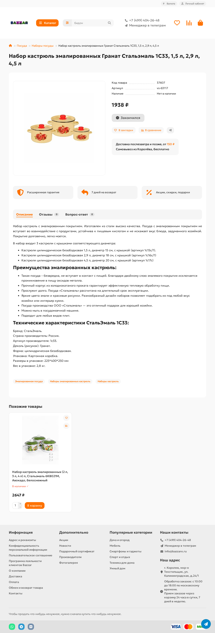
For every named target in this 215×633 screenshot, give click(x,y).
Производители (70, 557)
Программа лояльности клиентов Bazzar (25, 563)
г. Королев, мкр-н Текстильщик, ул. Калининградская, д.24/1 (181, 572)
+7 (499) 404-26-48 (144, 20)
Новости (65, 545)
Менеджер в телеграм (147, 25)
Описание (24, 214)
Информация (21, 532)
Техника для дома (122, 563)
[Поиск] (109, 23)
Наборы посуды (43, 45)
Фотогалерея (68, 563)
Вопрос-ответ (79, 214)
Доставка (15, 576)
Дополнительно (73, 532)
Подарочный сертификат (76, 551)
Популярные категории (131, 532)
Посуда (22, 45)
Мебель (115, 545)
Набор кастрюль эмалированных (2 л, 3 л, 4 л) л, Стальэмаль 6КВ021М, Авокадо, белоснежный (40, 476)
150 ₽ (170, 144)
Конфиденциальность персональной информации (28, 547)
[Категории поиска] (67, 22)
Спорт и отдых (120, 557)
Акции (63, 540)
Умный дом (117, 568)
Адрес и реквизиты (22, 540)
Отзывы (48, 214)
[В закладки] (66, 418)
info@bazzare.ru (176, 551)
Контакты (15, 593)
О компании (17, 570)
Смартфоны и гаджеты (126, 551)
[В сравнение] (66, 426)
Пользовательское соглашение (30, 555)
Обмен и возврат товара (26, 588)
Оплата (14, 582)
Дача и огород (120, 540)
